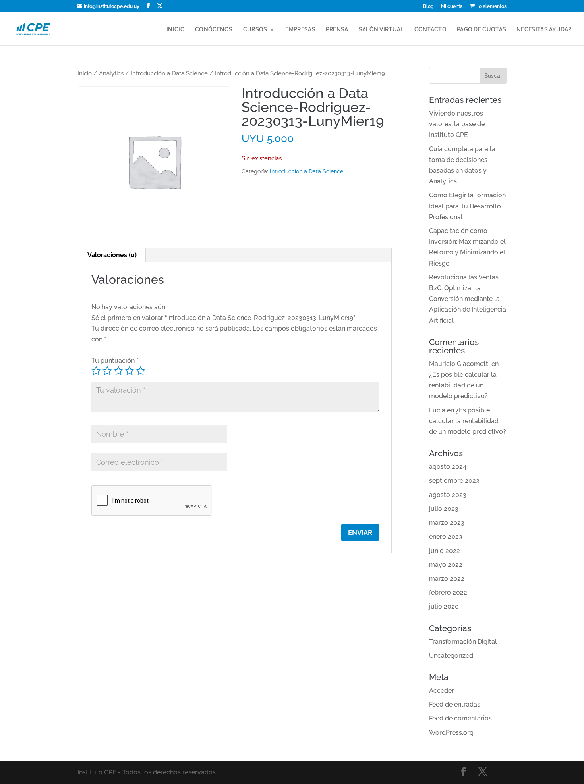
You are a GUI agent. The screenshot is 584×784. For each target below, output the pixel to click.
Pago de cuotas (481, 30)
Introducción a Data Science (169, 73)
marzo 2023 (446, 522)
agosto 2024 (447, 466)
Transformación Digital (463, 641)
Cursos (255, 30)
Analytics (111, 73)
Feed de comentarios (460, 718)
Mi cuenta (452, 6)
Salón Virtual (381, 30)
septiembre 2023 (454, 480)
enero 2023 (445, 536)
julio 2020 (444, 606)
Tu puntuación (114, 360)
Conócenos (214, 30)
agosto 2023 (447, 495)
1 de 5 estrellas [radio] (96, 371)
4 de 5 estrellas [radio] (129, 371)
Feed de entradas (454, 704)
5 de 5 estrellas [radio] (140, 371)
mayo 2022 (445, 564)
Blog (428, 6)
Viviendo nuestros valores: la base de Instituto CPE (457, 124)
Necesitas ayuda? (543, 30)
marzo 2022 (446, 578)
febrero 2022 (448, 592)
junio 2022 (444, 551)
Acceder (441, 690)
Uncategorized (451, 655)
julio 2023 (443, 508)
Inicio (175, 30)
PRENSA (337, 30)
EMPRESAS (300, 30)
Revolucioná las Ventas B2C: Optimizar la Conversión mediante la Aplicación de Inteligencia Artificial (467, 299)
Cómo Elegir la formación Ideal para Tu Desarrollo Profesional (467, 205)
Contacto (430, 30)
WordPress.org (451, 732)
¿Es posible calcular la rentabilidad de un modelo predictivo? (463, 385)
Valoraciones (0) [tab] (112, 255)
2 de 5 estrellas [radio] (107, 371)
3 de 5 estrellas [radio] (118, 371)
